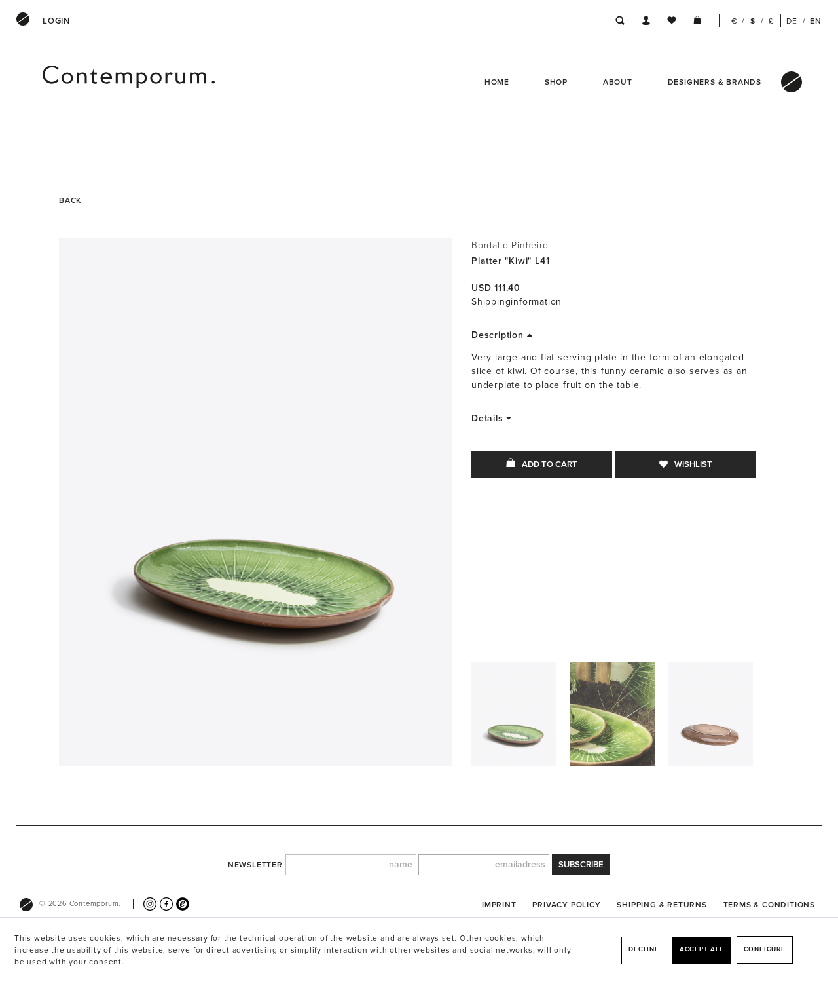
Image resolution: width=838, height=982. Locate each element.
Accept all (701, 949)
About (617, 81)
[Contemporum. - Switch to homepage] (78, 82)
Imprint (499, 904)
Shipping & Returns (661, 904)
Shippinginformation (516, 301)
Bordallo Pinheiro (510, 245)
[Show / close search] (616, 22)
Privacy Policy (566, 904)
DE (791, 21)
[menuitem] (56, 20)
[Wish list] (672, 22)
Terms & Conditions (769, 904)
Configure (765, 949)
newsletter (255, 864)
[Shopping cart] (697, 22)
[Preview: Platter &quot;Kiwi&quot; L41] (513, 717)
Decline (643, 949)
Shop (556, 81)
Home (496, 81)
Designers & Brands (714, 81)
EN (816, 21)
